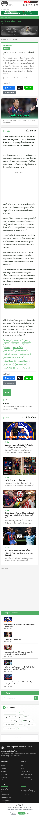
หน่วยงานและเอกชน (6, 797)
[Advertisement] (19, 186)
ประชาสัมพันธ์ (4, 789)
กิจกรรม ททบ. (4, 792)
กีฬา (22, 765)
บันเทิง (22, 768)
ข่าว (10, 39)
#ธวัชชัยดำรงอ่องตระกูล (10, 354)
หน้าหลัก (3, 39)
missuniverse (22, 729)
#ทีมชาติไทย (15, 344)
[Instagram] (29, 5)
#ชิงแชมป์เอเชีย (19, 357)
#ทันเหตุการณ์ (26, 368)
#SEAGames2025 (21, 364)
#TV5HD (6, 340)
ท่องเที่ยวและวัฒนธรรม (26, 774)
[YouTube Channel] (26, 5)
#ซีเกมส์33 (7, 347)
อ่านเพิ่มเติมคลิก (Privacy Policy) (14, 809)
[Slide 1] (17, 36)
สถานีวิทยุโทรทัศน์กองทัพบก (11, 22)
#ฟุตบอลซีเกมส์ (26, 344)
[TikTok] (34, 5)
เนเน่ (21, 713)
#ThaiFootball (8, 364)
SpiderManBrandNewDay (12, 717)
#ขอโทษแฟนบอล (24, 354)
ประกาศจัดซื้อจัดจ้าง (6, 800)
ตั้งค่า (14, 813)
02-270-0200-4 (26, 794)
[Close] (28, 813)
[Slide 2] (21, 36)
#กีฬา (17, 368)
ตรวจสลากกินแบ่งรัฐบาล (11, 721)
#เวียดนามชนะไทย (21, 350)
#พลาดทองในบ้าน (18, 347)
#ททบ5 (27, 340)
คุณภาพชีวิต (4, 771)
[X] (32, 5)
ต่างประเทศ (4, 777)
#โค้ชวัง (6, 344)
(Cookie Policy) (28, 809)
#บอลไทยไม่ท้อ (8, 368)
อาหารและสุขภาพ (25, 771)
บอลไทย (20, 725)
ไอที (2, 780)
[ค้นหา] (36, 698)
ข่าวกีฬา (15, 39)
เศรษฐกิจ (3, 768)
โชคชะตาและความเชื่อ (26, 780)
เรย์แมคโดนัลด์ (9, 725)
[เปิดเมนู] (35, 22)
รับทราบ (21, 813)
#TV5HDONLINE (17, 340)
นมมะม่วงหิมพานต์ (10, 713)
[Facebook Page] (24, 5)
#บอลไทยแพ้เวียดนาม (22, 361)
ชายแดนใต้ (30, 725)
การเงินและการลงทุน (26, 777)
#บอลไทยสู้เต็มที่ (8, 350)
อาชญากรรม (4, 774)
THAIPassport (27, 721)
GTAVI (26, 717)
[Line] (37, 5)
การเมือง (3, 765)
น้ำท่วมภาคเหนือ (9, 729)
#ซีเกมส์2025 (7, 357)
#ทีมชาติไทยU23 (8, 361)
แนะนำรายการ (5, 795)
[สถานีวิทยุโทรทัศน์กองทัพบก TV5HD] (6, 3)
